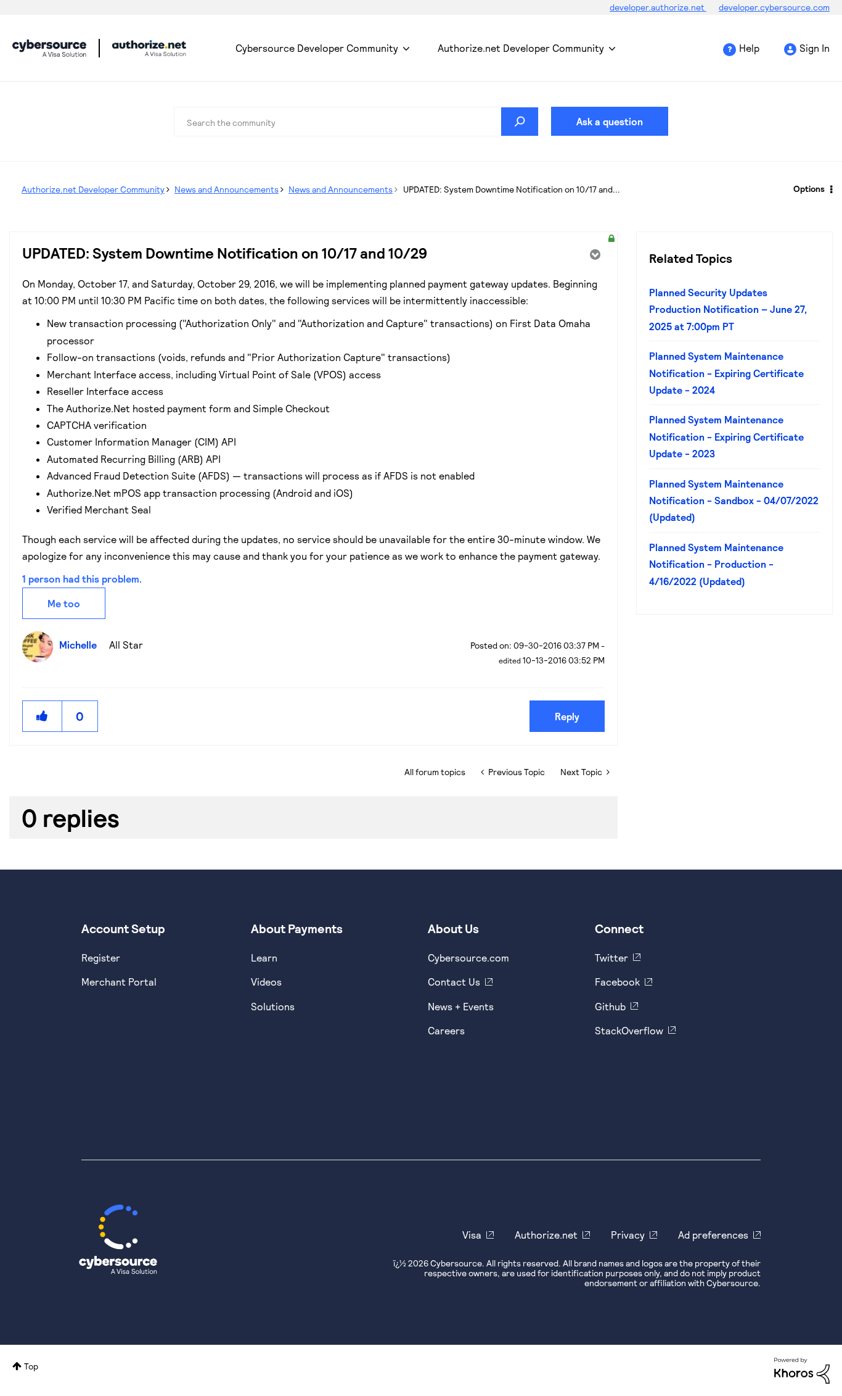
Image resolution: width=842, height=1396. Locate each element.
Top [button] (31, 1366)
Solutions (273, 1006)
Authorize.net (546, 1234)
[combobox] (356, 121)
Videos (266, 981)
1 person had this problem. (82, 578)
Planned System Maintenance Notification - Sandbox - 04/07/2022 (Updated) (734, 500)
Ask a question (609, 121)
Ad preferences (713, 1234)
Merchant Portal (119, 981)
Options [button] (809, 188)
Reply (567, 716)
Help (749, 48)
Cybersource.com (468, 957)
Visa (471, 1234)
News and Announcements (226, 189)
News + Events (461, 1006)
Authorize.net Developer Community (521, 48)
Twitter (611, 957)
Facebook (617, 981)
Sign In (814, 48)
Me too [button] (63, 603)
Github (610, 1006)
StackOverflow (629, 1030)
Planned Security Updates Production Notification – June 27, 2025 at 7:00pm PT (728, 309)
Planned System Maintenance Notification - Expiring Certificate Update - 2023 (726, 436)
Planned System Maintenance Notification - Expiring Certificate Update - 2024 (726, 373)
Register (100, 957)
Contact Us (454, 981)
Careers (446, 1030)
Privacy (628, 1234)
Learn (264, 957)
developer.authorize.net (658, 7)
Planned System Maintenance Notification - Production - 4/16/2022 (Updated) (716, 564)
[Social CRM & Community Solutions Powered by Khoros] (802, 1369)
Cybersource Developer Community (49, 48)
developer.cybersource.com (774, 7)
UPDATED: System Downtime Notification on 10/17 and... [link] (511, 189)
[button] (42, 716)
